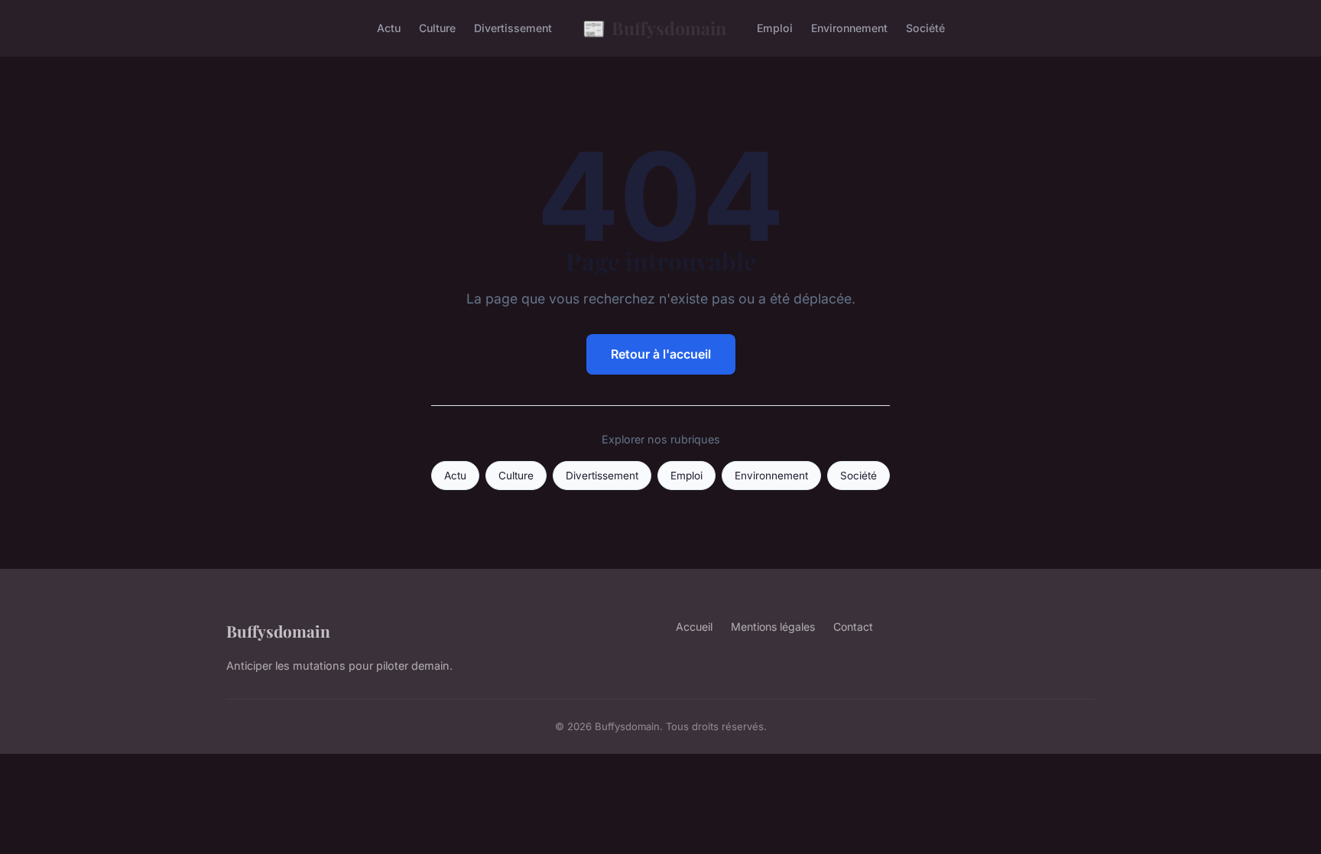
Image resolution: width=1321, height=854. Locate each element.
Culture (437, 27)
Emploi (775, 27)
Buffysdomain (654, 27)
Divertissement (513, 27)
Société (925, 27)
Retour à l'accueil (661, 354)
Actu (389, 27)
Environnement (849, 27)
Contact (853, 626)
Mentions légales (773, 626)
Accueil (694, 626)
